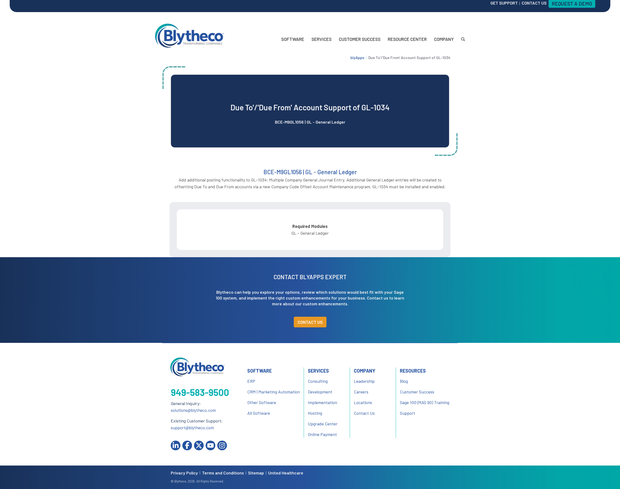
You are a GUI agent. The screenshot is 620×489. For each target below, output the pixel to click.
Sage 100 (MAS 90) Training (424, 402)
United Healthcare (285, 472)
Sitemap (256, 472)
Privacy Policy (184, 472)
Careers (361, 391)
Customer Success (359, 39)
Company (444, 39)
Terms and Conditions (223, 472)
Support (407, 413)
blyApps (357, 57)
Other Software (261, 402)
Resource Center (407, 39)
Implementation (322, 402)
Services (321, 39)
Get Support (504, 3)
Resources (413, 371)
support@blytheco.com (192, 427)
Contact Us (310, 322)
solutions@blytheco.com (193, 410)
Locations (363, 402)
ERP (251, 381)
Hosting (315, 413)
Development (320, 391)
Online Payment (322, 434)
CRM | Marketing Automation (273, 391)
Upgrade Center (323, 423)
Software (292, 39)
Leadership (364, 381)
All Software (258, 413)
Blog (404, 381)
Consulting (318, 381)
